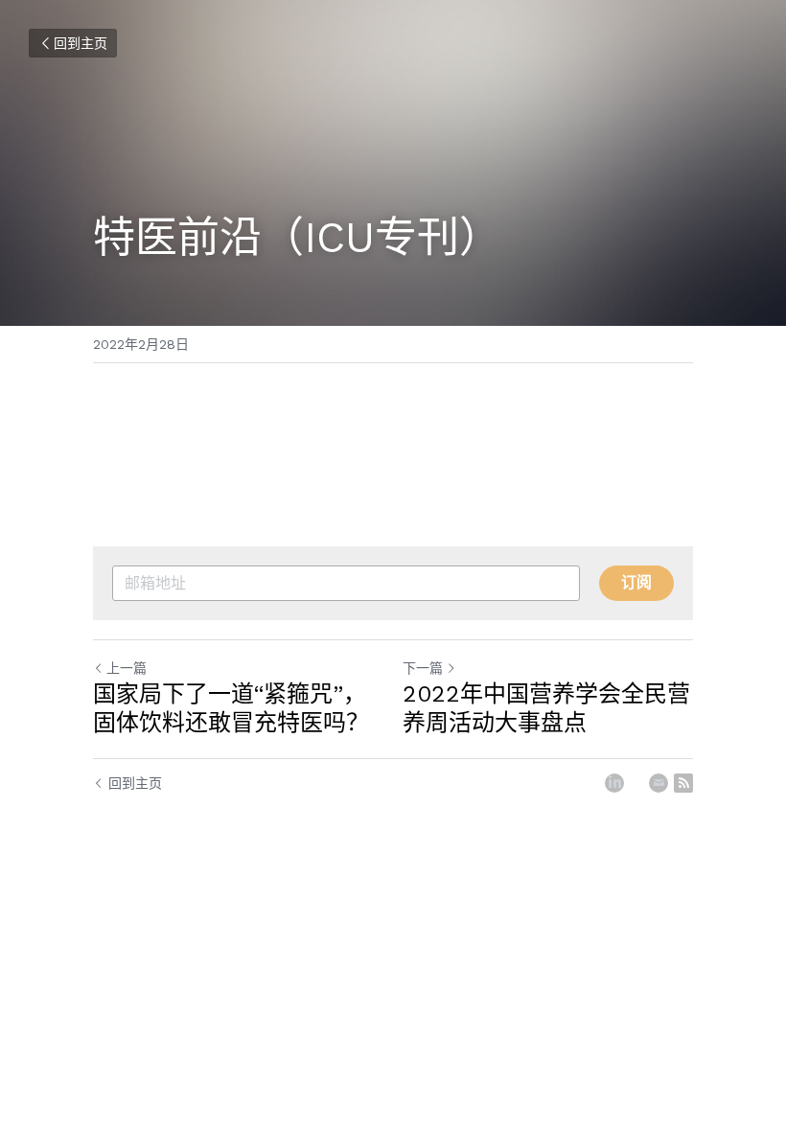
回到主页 (80, 43)
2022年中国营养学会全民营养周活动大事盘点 (546, 708)
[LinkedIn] (614, 783)
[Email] (658, 783)
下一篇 (423, 668)
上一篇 (126, 668)
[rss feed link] (683, 783)
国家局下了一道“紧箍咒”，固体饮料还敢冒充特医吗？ (231, 708)
